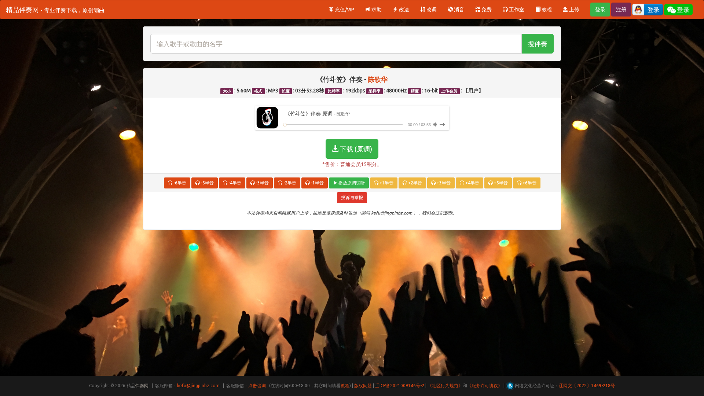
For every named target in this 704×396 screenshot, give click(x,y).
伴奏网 (141, 385)
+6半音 (528, 182)
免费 (486, 9)
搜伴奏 (537, 43)
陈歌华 (378, 79)
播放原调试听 (351, 182)
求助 (376, 9)
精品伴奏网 (55, 9)
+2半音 (414, 182)
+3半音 (443, 182)
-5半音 (207, 182)
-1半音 (317, 182)
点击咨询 (257, 385)
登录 (600, 9)
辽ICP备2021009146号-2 (399, 385)
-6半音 (179, 182)
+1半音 (385, 182)
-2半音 (289, 182)
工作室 (516, 9)
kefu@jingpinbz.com (198, 385)
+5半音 (500, 182)
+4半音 (471, 182)
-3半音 (262, 182)
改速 (403, 9)
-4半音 (234, 182)
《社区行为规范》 (445, 385)
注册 (621, 9)
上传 (573, 9)
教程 (546, 9)
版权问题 (363, 385)
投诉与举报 (352, 197)
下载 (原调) (355, 149)
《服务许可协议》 (484, 385)
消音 (458, 9)
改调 (431, 9)
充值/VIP (344, 9)
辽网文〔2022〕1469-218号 (587, 385)
